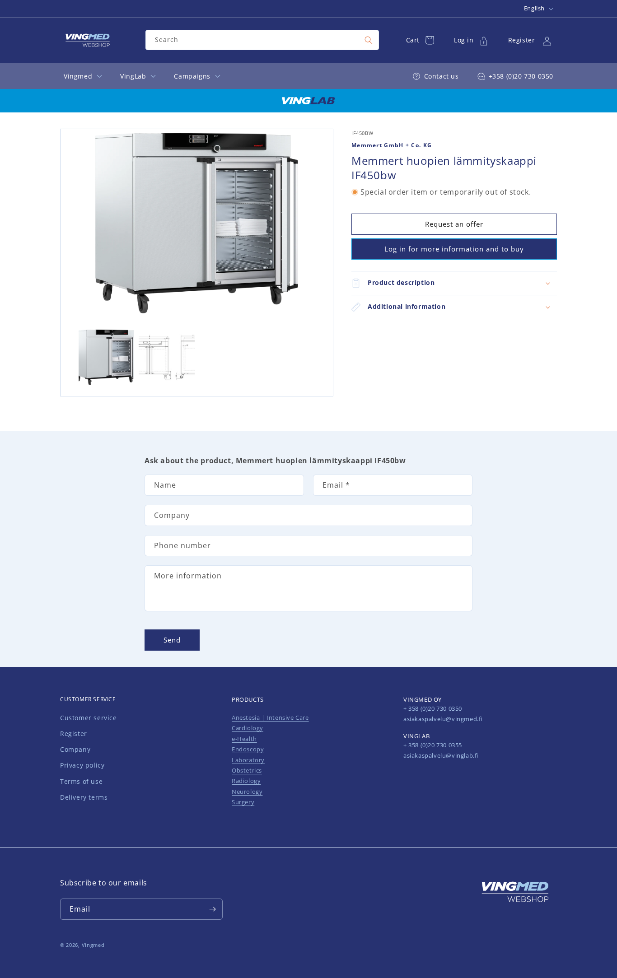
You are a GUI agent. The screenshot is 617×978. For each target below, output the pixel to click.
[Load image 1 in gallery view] (106, 357)
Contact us (441, 76)
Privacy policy (82, 765)
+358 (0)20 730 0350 (521, 76)
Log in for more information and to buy (454, 249)
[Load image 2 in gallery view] (166, 357)
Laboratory (248, 760)
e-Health (244, 739)
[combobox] (262, 40)
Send (172, 640)
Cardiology (247, 728)
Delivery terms (84, 797)
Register (73, 733)
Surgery (243, 802)
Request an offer (454, 224)
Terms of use (81, 781)
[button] (454, 283)
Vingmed (93, 944)
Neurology (247, 791)
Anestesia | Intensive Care (270, 717)
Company (75, 749)
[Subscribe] (212, 909)
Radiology (246, 781)
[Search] (369, 40)
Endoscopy (248, 749)
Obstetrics (247, 770)
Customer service (88, 717)
